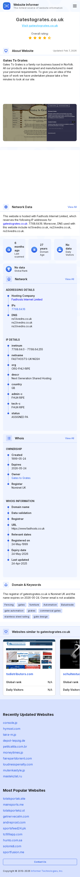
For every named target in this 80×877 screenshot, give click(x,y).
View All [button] (72, 206)
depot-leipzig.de (14, 740)
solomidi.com (12, 846)
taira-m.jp (9, 734)
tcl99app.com (12, 834)
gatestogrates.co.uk (15, 223)
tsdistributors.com (19, 674)
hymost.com (11, 728)
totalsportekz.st (14, 810)
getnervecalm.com (16, 816)
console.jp (10, 723)
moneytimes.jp (13, 752)
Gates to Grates (21, 477)
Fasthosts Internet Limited (27, 299)
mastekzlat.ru (12, 776)
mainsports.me (13, 804)
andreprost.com (14, 822)
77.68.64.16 (18, 309)
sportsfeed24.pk (14, 828)
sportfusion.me (13, 852)
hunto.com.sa (12, 840)
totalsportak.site (14, 798)
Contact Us (40, 861)
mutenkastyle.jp (14, 770)
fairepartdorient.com (17, 758)
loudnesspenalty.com (18, 764)
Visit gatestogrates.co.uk (40, 25)
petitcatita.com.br (15, 746)
